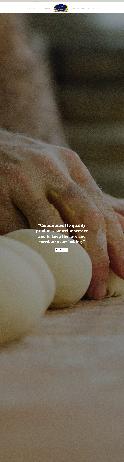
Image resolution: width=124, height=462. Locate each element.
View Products (61, 250)
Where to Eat (75, 8)
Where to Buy (47, 8)
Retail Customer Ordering (75, 1)
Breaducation (85, 8)
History (29, 8)
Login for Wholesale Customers (93, 1)
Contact (94, 8)
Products (36, 8)
